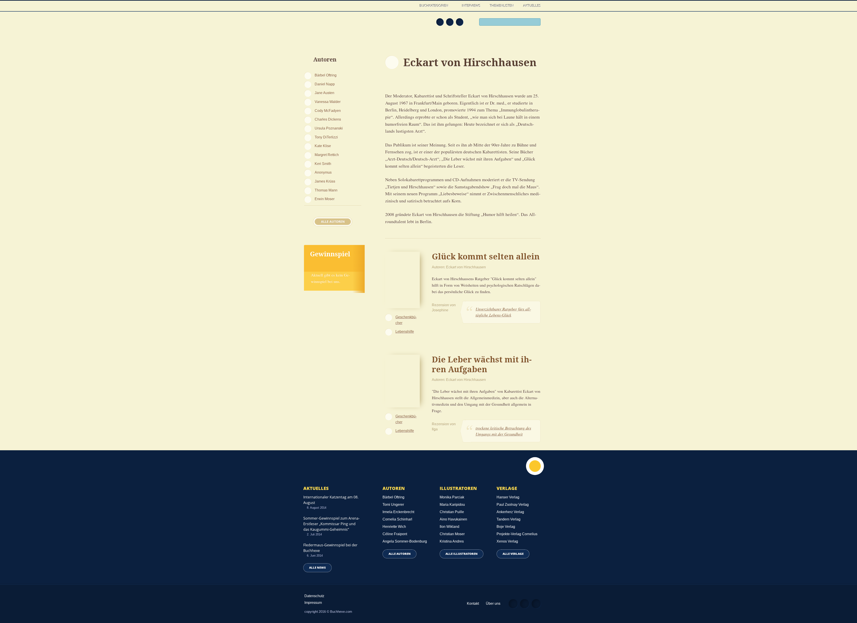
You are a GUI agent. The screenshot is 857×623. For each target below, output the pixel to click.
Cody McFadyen (328, 111)
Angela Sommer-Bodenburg (405, 541)
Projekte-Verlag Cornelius (517, 534)
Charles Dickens (328, 119)
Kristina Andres (452, 541)
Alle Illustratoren (461, 554)
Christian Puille (452, 512)
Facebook (449, 21)
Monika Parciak (452, 497)
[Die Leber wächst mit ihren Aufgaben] (402, 380)
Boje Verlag (506, 526)
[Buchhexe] (333, 25)
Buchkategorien (434, 5)
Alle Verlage (513, 554)
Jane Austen (324, 93)
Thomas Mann (326, 190)
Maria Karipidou (452, 504)
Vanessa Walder (328, 102)
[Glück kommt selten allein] (402, 279)
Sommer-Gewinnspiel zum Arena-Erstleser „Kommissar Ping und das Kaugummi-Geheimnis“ (331, 524)
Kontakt (473, 603)
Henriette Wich (394, 526)
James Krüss (325, 181)
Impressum (313, 602)
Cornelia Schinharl (397, 519)
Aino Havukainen (453, 519)
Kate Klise (323, 146)
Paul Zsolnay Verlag (513, 504)
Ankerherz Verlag (510, 512)
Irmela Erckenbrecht (398, 512)
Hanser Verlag (508, 497)
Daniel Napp (325, 84)
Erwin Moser (325, 199)
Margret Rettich (327, 155)
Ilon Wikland (449, 526)
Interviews (471, 5)
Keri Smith (323, 164)
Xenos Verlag (507, 541)
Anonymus (323, 172)
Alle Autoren (333, 222)
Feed (439, 21)
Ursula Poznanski (329, 128)
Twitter (459, 21)
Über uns (493, 603)
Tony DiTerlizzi (326, 137)
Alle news (317, 568)
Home (410, 5)
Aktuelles (532, 5)
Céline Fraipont (395, 534)
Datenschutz (314, 596)
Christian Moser (452, 534)
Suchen (536, 22)
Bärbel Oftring (326, 75)
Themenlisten (502, 5)
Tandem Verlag (508, 519)
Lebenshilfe (404, 331)
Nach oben (535, 466)
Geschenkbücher (406, 320)
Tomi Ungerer (393, 504)
